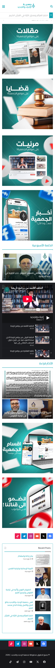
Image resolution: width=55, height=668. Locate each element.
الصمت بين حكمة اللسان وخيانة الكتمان (29, 15)
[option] (27, 266)
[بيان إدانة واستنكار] (27, 385)
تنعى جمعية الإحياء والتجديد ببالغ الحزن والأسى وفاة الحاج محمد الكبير (19, 605)
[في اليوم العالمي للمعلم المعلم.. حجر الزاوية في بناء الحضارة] (27, 266)
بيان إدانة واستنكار (42, 395)
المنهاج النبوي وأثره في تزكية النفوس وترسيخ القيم (15, 415)
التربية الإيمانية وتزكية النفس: (41, 414)
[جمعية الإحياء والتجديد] (27, 6)
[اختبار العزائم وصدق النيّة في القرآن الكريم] (43, 622)
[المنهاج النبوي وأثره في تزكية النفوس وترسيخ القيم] (15, 409)
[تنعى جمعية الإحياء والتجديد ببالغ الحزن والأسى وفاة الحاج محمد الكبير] (43, 606)
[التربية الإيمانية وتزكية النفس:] (40, 409)
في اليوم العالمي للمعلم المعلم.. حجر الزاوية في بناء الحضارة (27, 274)
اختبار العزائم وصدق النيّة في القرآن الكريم (19, 617)
